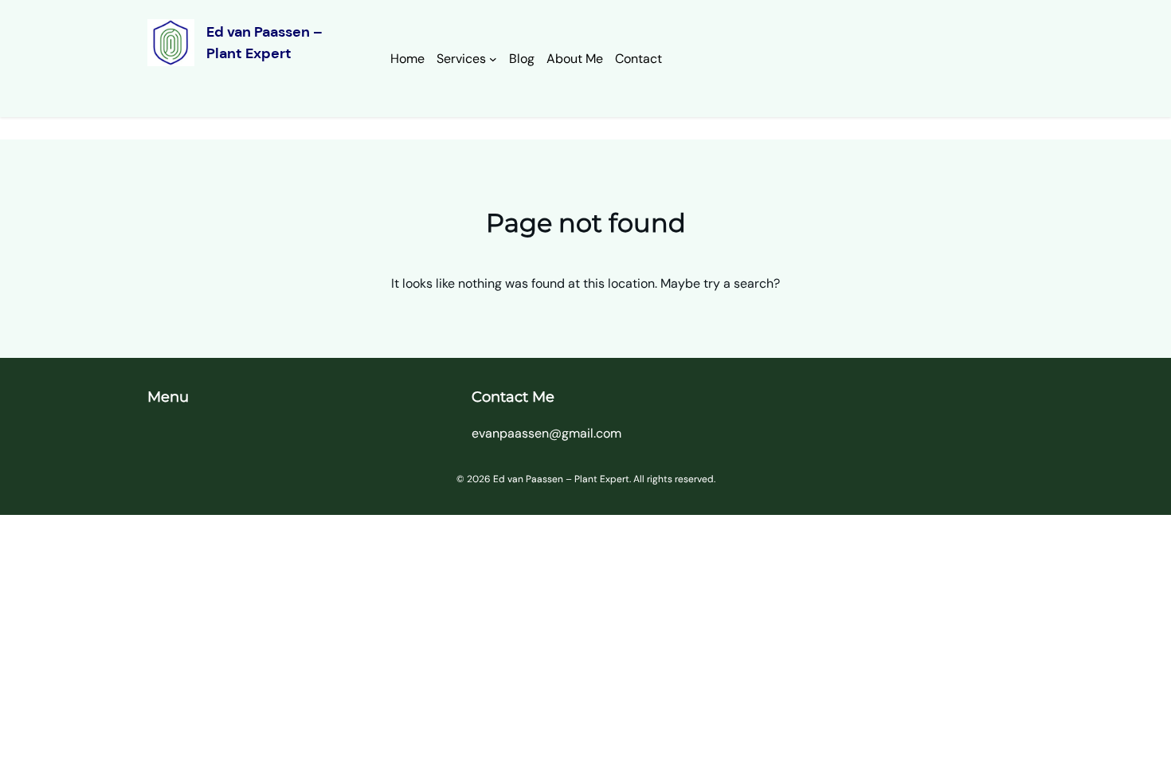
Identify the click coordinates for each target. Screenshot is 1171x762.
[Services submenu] (493, 59)
